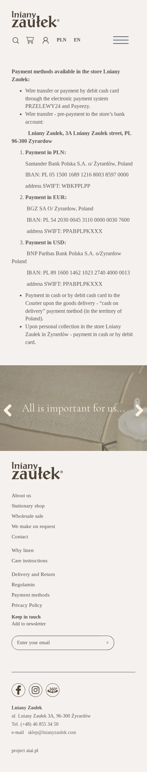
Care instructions (30, 560)
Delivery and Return (33, 574)
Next (137, 409)
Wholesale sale (27, 516)
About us (21, 495)
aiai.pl (32, 750)
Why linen (23, 550)
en (77, 39)
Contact (20, 536)
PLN (61, 39)
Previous (10, 409)
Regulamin (23, 584)
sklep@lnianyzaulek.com (52, 732)
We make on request (33, 526)
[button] (121, 40)
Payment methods (31, 595)
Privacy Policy (27, 605)
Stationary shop (28, 505)
